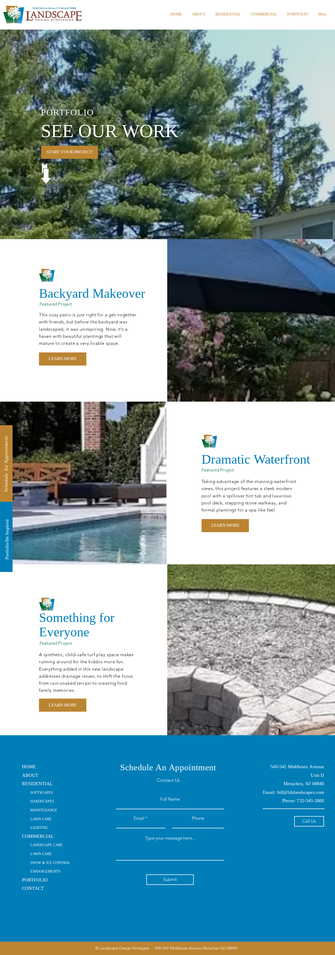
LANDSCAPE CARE (46, 845)
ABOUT (30, 775)
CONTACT (33, 888)
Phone (198, 818)
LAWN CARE (41, 819)
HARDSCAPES (42, 801)
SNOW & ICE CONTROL (50, 863)
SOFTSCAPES (41, 792)
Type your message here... (170, 838)
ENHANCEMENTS (45, 871)
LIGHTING (39, 828)
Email (139, 818)
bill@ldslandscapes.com (300, 792)
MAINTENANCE (43, 810)
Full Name (170, 799)
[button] (228, 14)
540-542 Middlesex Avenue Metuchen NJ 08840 (195, 948)
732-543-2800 (310, 801)
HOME (29, 767)
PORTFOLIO (35, 880)
